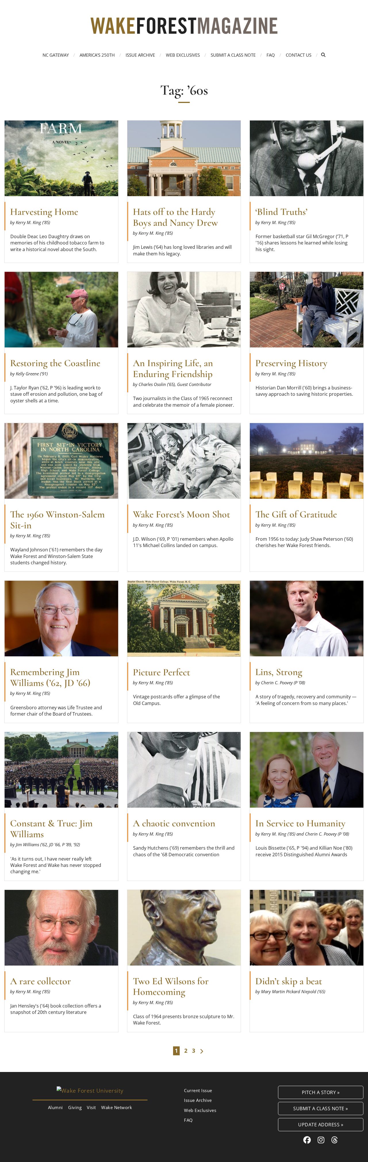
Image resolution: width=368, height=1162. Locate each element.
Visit (91, 1107)
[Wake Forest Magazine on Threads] (334, 1140)
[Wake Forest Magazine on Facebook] (307, 1140)
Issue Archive (140, 55)
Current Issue (198, 1090)
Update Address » (320, 1124)
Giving (75, 1107)
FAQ (271, 55)
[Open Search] (323, 55)
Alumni (55, 1107)
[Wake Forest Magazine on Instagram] (321, 1140)
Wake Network (116, 1107)
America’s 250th (97, 55)
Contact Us (298, 55)
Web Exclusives (183, 55)
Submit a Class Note (233, 55)
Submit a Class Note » (320, 1108)
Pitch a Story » (321, 1092)
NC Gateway (56, 55)
